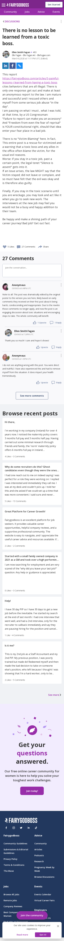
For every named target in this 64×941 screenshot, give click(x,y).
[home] (17, 5)
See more (53, 694)
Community (10, 11)
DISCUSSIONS (12, 21)
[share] (40, 246)
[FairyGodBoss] (21, 821)
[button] (61, 22)
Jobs (27, 11)
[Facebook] (6, 828)
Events (56, 11)
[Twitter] (21, 828)
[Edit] (61, 22)
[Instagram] (14, 828)
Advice (41, 11)
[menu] (4, 3)
